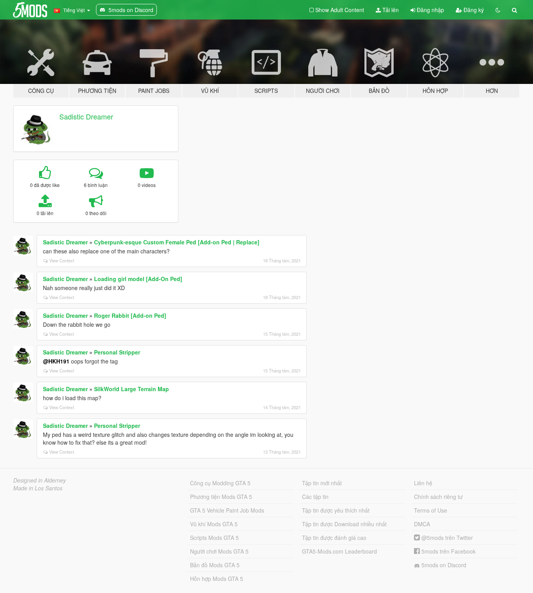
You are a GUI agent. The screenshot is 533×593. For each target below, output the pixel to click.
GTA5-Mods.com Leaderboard (339, 551)
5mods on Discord (443, 565)
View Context (61, 260)
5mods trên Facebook (448, 551)
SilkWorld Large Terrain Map (131, 389)
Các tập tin (315, 496)
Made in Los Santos (37, 488)
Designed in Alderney (39, 480)
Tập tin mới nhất (322, 483)
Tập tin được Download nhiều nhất (344, 524)
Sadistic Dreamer (86, 116)
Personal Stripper (117, 352)
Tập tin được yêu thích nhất (336, 510)
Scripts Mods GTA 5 (214, 537)
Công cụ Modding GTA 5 (220, 483)
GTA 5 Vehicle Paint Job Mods (227, 510)
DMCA (422, 524)
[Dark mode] (498, 10)
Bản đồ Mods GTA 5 (215, 565)
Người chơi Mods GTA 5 (219, 551)
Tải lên (390, 10)
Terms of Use (430, 510)
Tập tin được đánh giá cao (334, 537)
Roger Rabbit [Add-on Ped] (130, 315)
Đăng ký (473, 10)
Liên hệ (423, 483)
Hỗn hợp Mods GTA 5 (216, 578)
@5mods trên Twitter (446, 537)
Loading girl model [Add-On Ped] (138, 279)
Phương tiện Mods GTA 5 (221, 496)
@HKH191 (56, 361)
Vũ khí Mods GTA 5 (214, 524)
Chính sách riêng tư (438, 496)
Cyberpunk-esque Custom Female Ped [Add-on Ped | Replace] (176, 242)
